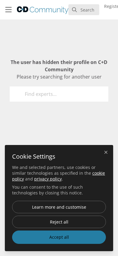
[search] (83, 9)
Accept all (59, 237)
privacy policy (48, 179)
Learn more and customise (59, 207)
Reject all (59, 222)
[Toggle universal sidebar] (8, 9)
